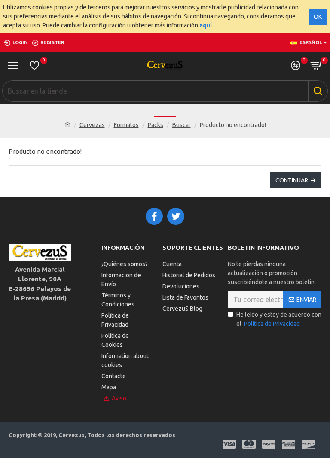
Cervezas (92, 124)
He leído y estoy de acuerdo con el (278, 319)
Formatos (126, 124)
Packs (155, 124)
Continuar (291, 180)
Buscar (181, 124)
